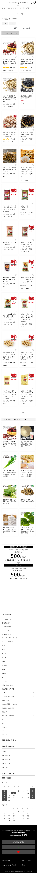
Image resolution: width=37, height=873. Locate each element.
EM (3, 723)
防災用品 (4, 712)
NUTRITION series (7, 642)
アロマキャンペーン (8, 634)
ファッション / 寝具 (8, 697)
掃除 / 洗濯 (5, 700)
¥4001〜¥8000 (6, 763)
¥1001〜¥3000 (6, 755)
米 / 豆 (4, 653)
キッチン (4, 681)
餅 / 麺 (4, 657)
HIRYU (18, 834)
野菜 (3, 645)
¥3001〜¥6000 (6, 759)
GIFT (3, 731)
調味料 (4, 673)
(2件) (14, 67)
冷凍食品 (4, 665)
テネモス (4, 727)
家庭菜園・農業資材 (8, 716)
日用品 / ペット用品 (8, 708)
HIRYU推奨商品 (6, 619)
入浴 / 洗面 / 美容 (7, 685)
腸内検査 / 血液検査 (8, 689)
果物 (3, 649)
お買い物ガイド (6, 860)
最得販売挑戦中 (7, 623)
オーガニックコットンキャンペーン (13, 638)
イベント (4, 734)
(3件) (31, 67)
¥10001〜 (4, 768)
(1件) (14, 139)
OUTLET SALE (6, 630)
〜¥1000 (4, 751)
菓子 (3, 677)
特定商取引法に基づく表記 (9, 865)
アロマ (4, 693)
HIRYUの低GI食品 (7, 627)
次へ (22, 14)
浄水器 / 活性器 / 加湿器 (9, 704)
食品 (3, 661)
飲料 (3, 669)
